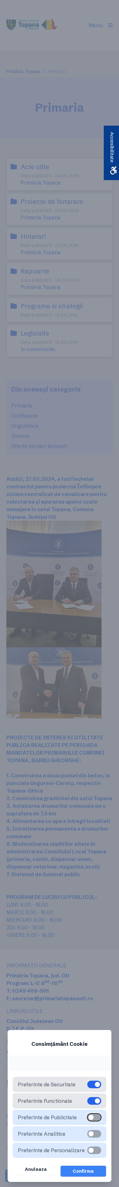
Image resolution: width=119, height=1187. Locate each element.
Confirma (83, 1171)
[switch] (94, 1117)
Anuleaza (36, 1169)
